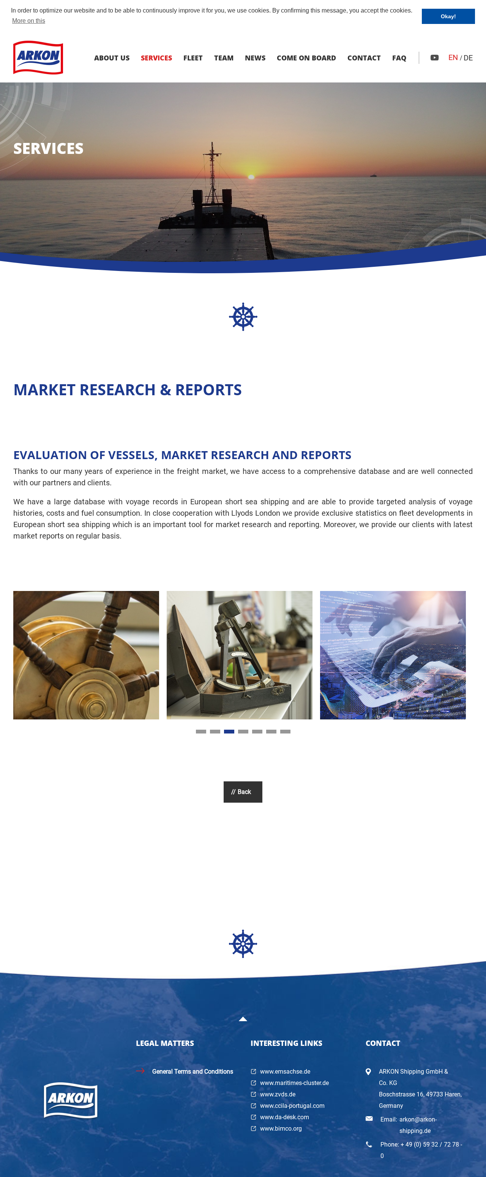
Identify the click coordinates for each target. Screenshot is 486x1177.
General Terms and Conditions (192, 1071)
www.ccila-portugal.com (292, 1105)
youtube (435, 58)
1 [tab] (201, 731)
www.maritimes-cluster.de (294, 1083)
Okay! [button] (448, 16)
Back (244, 791)
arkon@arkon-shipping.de (418, 1125)
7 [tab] (285, 731)
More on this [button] (28, 20)
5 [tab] (257, 731)
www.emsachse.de (285, 1071)
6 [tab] (271, 731)
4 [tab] (243, 731)
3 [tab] (229, 731)
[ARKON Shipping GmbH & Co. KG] (38, 57)
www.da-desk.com (284, 1117)
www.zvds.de (277, 1094)
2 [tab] (215, 731)
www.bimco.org (281, 1128)
